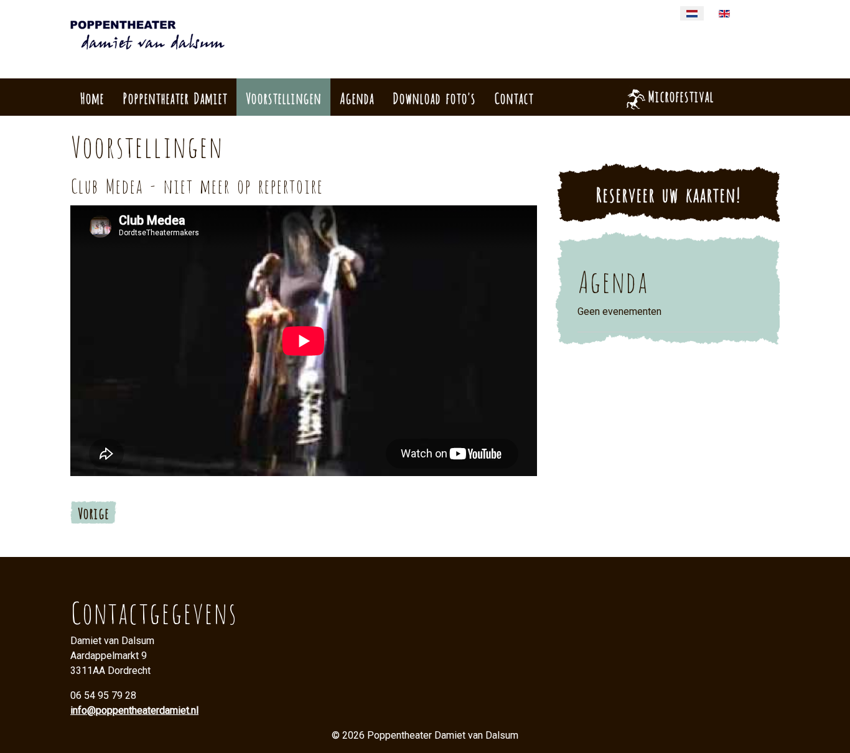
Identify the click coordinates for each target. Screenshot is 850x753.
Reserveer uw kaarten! (667, 193)
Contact (513, 97)
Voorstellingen (283, 97)
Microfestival (681, 95)
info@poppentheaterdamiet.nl (134, 710)
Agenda (357, 97)
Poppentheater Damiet (175, 97)
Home (92, 97)
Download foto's (434, 97)
